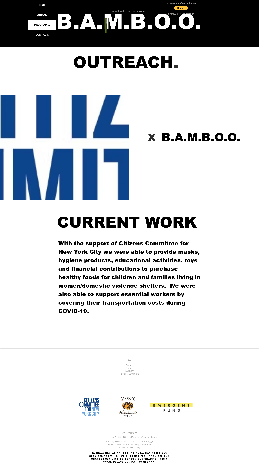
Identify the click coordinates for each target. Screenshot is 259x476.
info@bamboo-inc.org (147, 437)
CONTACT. (42, 34)
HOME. (42, 5)
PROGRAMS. (42, 25)
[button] (181, 8)
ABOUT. (42, 15)
